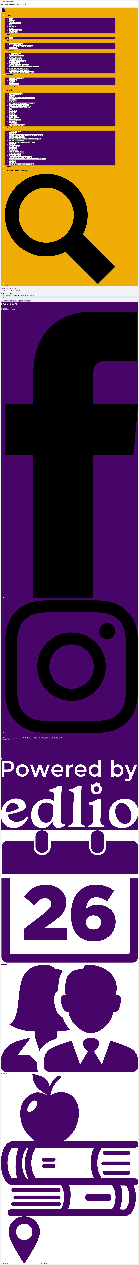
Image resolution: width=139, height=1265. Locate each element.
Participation (13, 80)
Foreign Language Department (19, 65)
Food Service (13, 32)
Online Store (13, 133)
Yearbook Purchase (15, 131)
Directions (43, 1263)
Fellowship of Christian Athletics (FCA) (22, 103)
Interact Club (13, 111)
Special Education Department (18, 68)
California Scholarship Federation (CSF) (22, 98)
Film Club (12, 101)
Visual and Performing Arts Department (21, 72)
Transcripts (12, 161)
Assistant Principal (15, 23)
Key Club (12, 114)
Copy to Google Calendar (9, 295)
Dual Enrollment (14, 146)
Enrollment (12, 144)
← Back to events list (9, 301)
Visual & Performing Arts (17, 125)
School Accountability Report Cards (20, 157)
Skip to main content (7, 2)
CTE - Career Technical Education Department (24, 67)
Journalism (12, 112)
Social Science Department (17, 61)
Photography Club (15, 120)
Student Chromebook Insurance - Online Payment (25, 139)
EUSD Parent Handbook (17, 137)
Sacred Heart (13, 122)
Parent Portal (13, 148)
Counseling (12, 26)
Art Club (12, 96)
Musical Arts (13, 116)
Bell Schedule (13, 150)
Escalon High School (16, 44)
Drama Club (13, 100)
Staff (10, 25)
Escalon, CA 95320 (22, 738)
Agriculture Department (16, 56)
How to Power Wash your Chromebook (22, 142)
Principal (12, 21)
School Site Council (15, 30)
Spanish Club (13, 123)
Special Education (15, 155)
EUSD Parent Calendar (16, 140)
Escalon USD (13, 48)
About (11, 19)
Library (11, 28)
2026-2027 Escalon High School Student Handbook (26, 135)
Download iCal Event (27, 295)
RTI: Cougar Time (15, 54)
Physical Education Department (19, 70)
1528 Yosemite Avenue (8, 738)
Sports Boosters (14, 84)
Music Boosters (14, 118)
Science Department (15, 59)
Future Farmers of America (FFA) (20, 107)
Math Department (14, 63)
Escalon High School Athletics (23, 46)
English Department (15, 58)
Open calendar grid (24, 301)
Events (3, 297)
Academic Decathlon (15, 94)
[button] (60, 16)
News (11, 38)
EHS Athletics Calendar (16, 78)
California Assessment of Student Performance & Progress (27, 159)
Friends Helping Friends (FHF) (19, 105)
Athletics (12, 82)
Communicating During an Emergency (21, 164)
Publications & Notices (16, 153)
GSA (10, 109)
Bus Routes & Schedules (17, 151)
